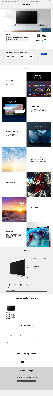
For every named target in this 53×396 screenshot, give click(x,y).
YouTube (7, 392)
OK (35, 1)
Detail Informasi (38, 1)
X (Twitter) (5, 392)
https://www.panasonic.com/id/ (7, 0)
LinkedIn (13, 392)
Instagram (10, 392)
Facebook (2, 392)
